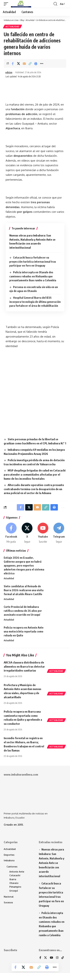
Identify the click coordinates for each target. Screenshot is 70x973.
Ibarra (12, 879)
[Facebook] (11, 533)
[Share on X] (18, 63)
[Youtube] (42, 533)
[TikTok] (62, 957)
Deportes (9, 854)
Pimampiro (15, 886)
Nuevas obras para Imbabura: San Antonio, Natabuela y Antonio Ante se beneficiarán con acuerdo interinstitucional (51, 863)
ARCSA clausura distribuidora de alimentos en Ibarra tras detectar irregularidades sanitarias (24, 666)
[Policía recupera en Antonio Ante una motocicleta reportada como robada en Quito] (57, 633)
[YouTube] (51, 957)
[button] (7, 4)
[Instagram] (57, 957)
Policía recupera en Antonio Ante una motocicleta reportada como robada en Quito (23, 631)
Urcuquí (13, 890)
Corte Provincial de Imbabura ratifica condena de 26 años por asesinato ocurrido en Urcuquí (23, 610)
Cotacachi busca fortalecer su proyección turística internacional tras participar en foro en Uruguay (32, 261)
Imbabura (9, 860)
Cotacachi (14, 875)
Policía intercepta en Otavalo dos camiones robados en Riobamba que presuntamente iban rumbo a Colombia (32, 276)
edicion (8, 72)
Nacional (9, 896)
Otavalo (13, 883)
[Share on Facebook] (12, 63)
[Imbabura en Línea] (20, 4)
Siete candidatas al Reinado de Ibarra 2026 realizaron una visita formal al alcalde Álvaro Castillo (23, 590)
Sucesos (8, 902)
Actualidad (12, 26)
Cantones (12, 866)
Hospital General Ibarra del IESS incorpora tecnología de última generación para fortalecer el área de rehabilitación (35, 301)
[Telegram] (58, 533)
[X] (27, 533)
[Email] (24, 63)
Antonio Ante (16, 871)
